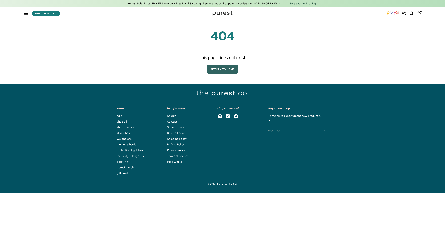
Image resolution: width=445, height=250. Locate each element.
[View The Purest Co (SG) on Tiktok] (227, 116)
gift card (122, 173)
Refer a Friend (176, 133)
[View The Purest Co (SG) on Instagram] (219, 116)
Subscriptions (176, 127)
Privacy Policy (176, 150)
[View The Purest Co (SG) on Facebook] (235, 116)
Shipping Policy (177, 138)
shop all (122, 121)
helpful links (176, 108)
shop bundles (125, 127)
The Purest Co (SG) (226, 183)
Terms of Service (177, 156)
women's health (127, 144)
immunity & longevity (130, 156)
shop (120, 108)
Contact (172, 121)
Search (171, 116)
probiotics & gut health (131, 150)
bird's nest (123, 161)
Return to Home (222, 69)
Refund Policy (176, 144)
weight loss (124, 138)
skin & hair (123, 133)
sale (119, 116)
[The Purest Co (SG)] (222, 13)
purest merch (125, 167)
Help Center (174, 161)
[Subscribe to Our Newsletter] (321, 130)
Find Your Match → (46, 13)
